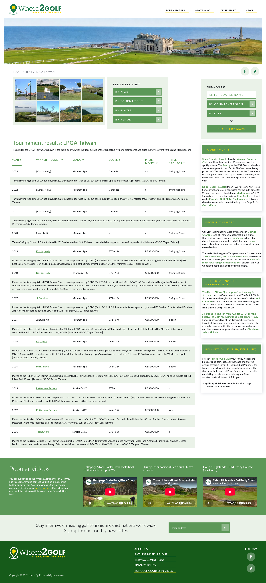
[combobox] (137, 92)
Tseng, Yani (42, 431)
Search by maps (231, 128)
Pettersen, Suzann (46, 388)
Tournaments (175, 10)
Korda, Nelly (43, 251)
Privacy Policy (145, 565)
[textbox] (121, 92)
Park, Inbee (42, 366)
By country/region (226, 104)
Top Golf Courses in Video (153, 570)
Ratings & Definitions (150, 554)
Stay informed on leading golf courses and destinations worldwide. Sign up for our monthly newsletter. (96, 528)
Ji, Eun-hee (42, 298)
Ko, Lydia (41, 341)
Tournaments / (24, 71)
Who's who (202, 10)
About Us (141, 549)
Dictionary (228, 10)
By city (215, 113)
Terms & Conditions (149, 559)
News (249, 10)
